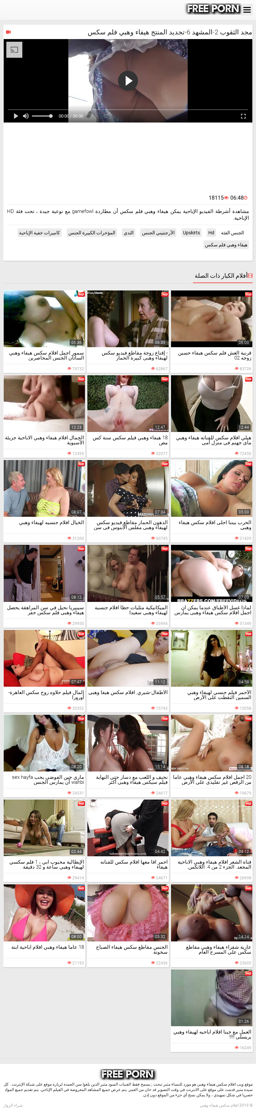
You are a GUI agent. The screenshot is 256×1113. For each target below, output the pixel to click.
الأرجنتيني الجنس (158, 232)
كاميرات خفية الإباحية (39, 232)
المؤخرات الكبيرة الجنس (91, 232)
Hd (211, 232)
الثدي (129, 232)
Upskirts (191, 232)
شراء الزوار (13, 1105)
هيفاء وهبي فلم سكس (226, 244)
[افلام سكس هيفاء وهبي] (214, 13)
